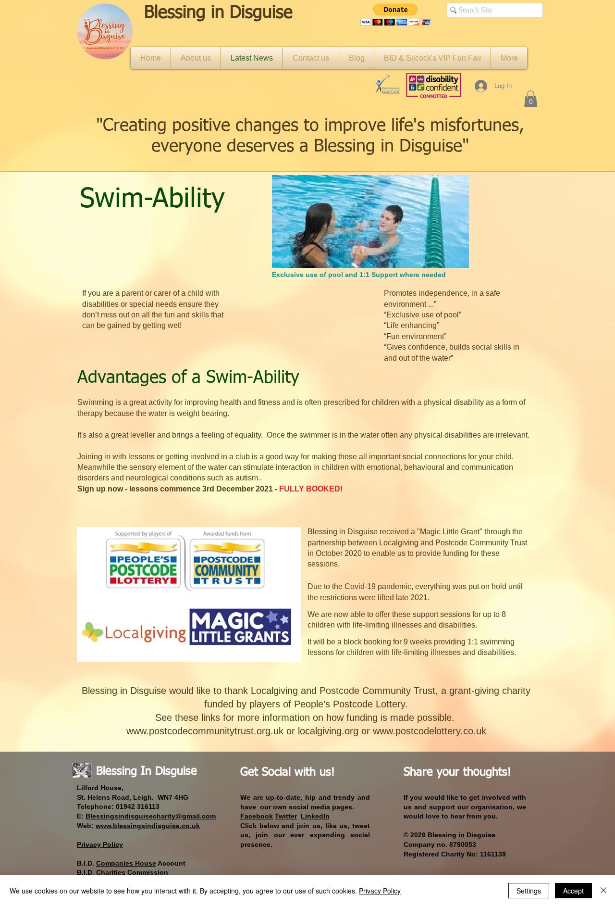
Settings (529, 890)
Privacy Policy (380, 890)
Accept (573, 890)
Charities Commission (132, 872)
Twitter (286, 816)
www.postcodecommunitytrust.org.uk (204, 731)
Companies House (126, 863)
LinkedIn (315, 816)
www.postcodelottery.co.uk (429, 731)
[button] (395, 14)
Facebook (256, 816)
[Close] (603, 890)
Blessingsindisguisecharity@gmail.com (151, 816)
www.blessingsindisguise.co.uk (148, 826)
